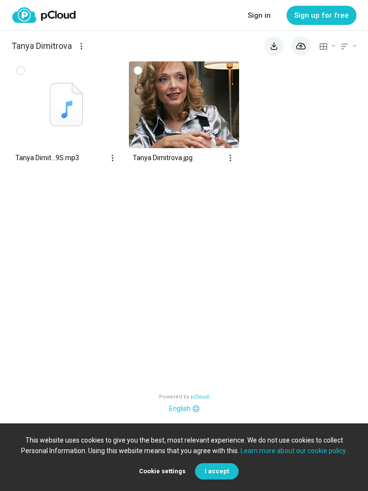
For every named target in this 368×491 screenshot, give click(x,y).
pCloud (200, 397)
